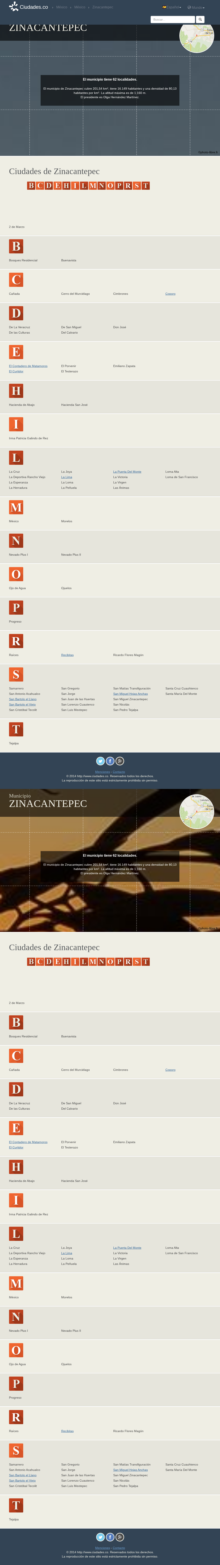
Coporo (170, 293)
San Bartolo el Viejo (22, 704)
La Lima (66, 477)
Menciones (102, 771)
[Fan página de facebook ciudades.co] (110, 761)
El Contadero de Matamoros (28, 366)
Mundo (196, 7)
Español (172, 7)
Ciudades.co (34, 7)
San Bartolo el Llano (23, 699)
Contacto (119, 771)
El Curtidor (16, 371)
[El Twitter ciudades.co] (100, 761)
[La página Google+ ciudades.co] (119, 761)
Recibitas (67, 655)
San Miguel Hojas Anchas (130, 693)
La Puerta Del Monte (127, 471)
